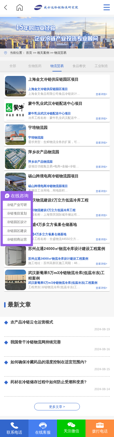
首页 (29, 52)
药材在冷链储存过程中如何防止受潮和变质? (49, 382)
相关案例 (43, 52)
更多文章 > (57, 407)
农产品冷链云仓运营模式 (32, 322)
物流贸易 (60, 52)
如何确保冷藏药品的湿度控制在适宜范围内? (49, 362)
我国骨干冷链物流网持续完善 (36, 342)
